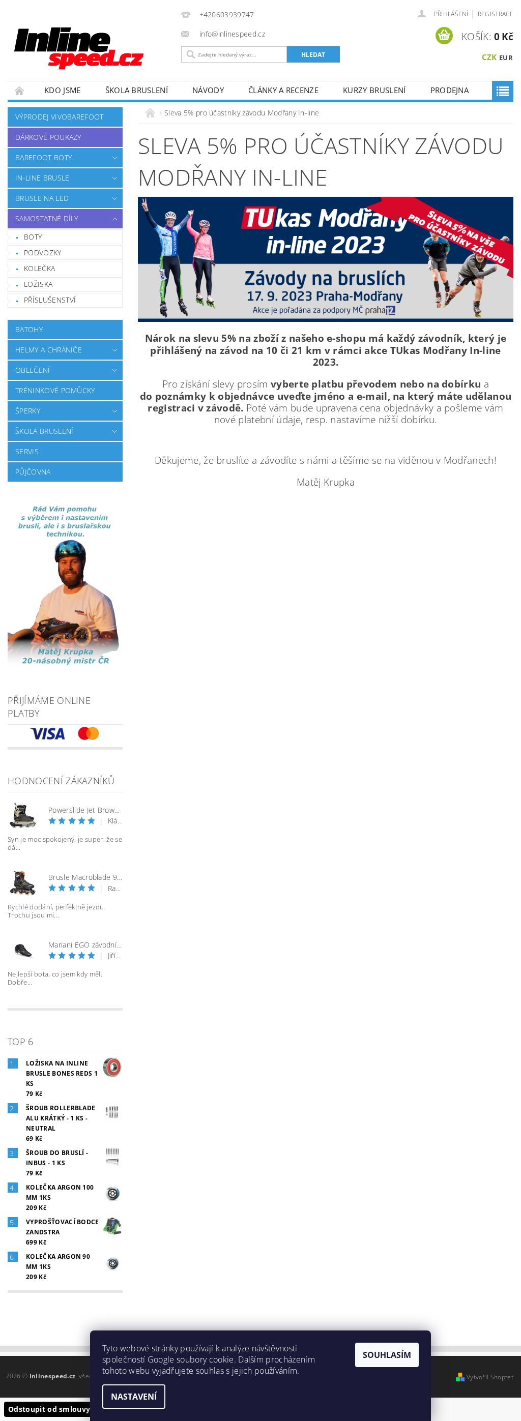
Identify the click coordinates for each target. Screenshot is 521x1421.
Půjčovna (33, 472)
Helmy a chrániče (48, 349)
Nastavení (134, 1396)
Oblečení (32, 370)
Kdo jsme (62, 90)
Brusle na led (42, 198)
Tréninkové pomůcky (55, 390)
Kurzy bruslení (374, 90)
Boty (33, 237)
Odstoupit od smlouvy (49, 1409)
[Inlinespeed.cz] (92, 45)
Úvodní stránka (20, 90)
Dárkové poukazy (48, 137)
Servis (27, 451)
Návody (208, 90)
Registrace (495, 14)
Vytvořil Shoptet (490, 1377)
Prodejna (449, 90)
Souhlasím (387, 1354)
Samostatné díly (46, 218)
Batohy (29, 329)
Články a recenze (283, 90)
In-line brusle (42, 178)
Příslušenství (50, 300)
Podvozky (43, 252)
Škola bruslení (136, 90)
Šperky (27, 411)
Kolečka (39, 268)
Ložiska (38, 284)
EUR (506, 57)
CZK (489, 57)
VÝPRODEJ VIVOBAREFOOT (59, 117)
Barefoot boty (43, 157)
